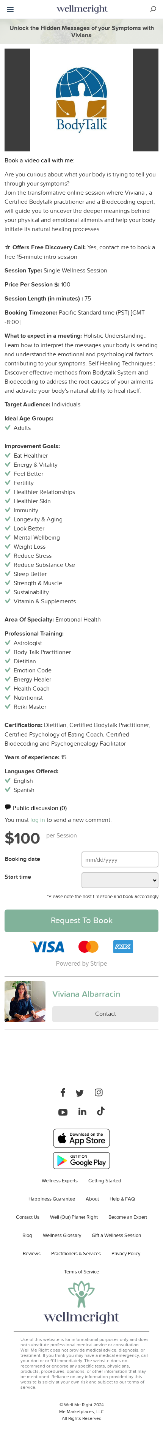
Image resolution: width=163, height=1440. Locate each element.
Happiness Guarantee (51, 1198)
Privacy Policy (125, 1253)
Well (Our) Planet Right (74, 1216)
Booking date (22, 859)
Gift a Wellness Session (116, 1235)
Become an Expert (127, 1216)
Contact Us (27, 1216)
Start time (18, 876)
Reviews (32, 1253)
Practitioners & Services (76, 1253)
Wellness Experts (60, 1180)
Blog (27, 1235)
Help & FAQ (122, 1198)
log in (37, 819)
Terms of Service (81, 1271)
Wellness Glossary (62, 1235)
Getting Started (104, 1180)
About (92, 1198)
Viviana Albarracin (86, 994)
